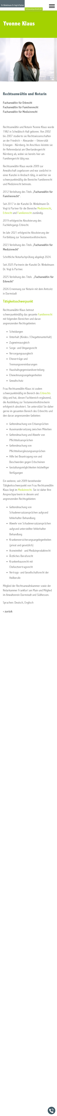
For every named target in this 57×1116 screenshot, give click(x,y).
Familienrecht (24, 213)
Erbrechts (45, 393)
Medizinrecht (44, 208)
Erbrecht (7, 213)
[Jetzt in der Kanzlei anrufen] (51, 1110)
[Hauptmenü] (52, 6)
